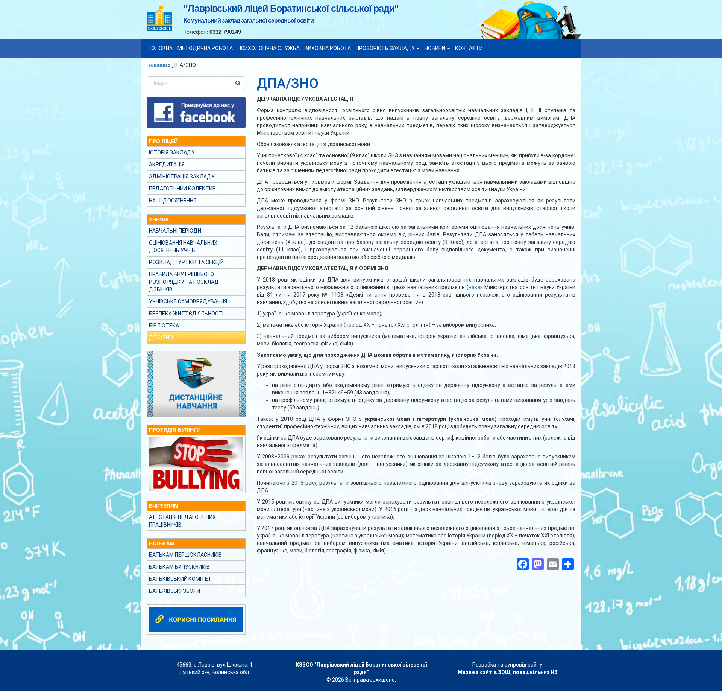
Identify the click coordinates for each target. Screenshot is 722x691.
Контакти (469, 48)
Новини (435, 48)
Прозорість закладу (386, 48)
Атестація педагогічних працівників (182, 521)
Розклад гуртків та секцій (186, 262)
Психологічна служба (269, 48)
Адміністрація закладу (182, 177)
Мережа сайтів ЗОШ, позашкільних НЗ (508, 672)
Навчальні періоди (175, 231)
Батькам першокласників (185, 555)
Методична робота (205, 48)
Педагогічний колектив (182, 189)
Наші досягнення (172, 201)
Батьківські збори (174, 591)
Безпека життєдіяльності (186, 313)
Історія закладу (172, 152)
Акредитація (167, 164)
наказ (476, 287)
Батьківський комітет (180, 579)
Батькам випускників (179, 567)
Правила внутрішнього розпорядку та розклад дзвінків (184, 281)
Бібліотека (164, 326)
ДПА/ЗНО (161, 338)
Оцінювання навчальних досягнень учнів (183, 246)
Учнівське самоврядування (188, 301)
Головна (161, 48)
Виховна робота (328, 48)
